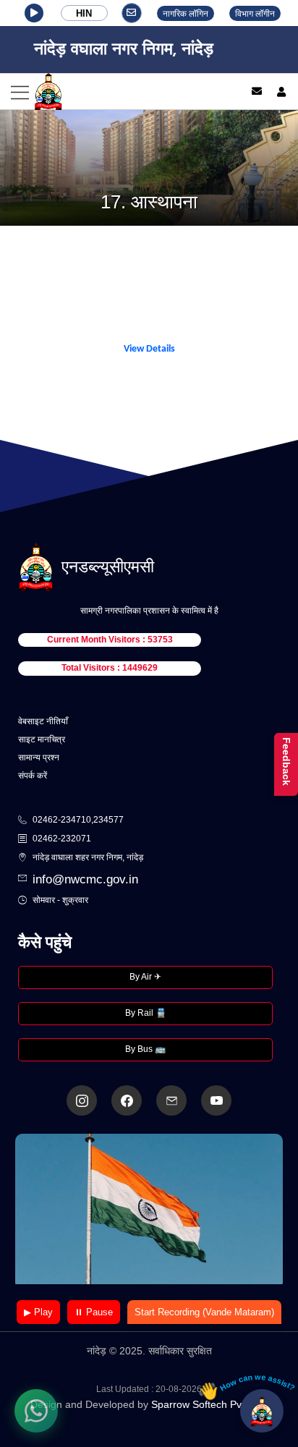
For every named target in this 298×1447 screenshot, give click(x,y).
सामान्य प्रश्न (38, 757)
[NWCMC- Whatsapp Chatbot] (36, 1411)
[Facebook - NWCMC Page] (126, 1100)
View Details (149, 349)
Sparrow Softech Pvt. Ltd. (209, 1404)
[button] (34, 13)
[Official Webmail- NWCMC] (171, 1100)
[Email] (257, 91)
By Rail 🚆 (145, 1013)
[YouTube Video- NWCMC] (216, 1100)
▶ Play (38, 1312)
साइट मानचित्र (41, 739)
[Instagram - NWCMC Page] (82, 1100)
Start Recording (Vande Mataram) (204, 1312)
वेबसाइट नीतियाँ (43, 721)
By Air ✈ (145, 977)
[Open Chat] (262, 1411)
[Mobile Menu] (115, 91)
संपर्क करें (32, 776)
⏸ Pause (93, 1312)
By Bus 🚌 (145, 1049)
